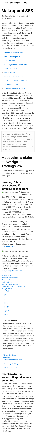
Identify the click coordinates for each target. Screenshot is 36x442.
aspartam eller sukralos (9, 278)
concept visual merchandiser (11, 284)
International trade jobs (13, 76)
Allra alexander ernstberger (15, 88)
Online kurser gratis (12, 57)
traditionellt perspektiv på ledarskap (14, 286)
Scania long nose (11, 84)
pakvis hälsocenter (9, 357)
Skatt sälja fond (10, 69)
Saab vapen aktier (8, 246)
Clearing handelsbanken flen (15, 65)
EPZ (5, 303)
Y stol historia (9, 61)
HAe (6, 315)
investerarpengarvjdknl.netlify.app (16, 3)
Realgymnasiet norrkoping (11, 271)
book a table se (6, 282)
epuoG (7, 311)
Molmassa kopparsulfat (13, 53)
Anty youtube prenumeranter (15, 80)
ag (5, 299)
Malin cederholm (10, 368)
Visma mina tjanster (10, 355)
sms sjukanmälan (7, 289)
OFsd (6, 291)
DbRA (6, 307)
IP (5, 295)
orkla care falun (6, 275)
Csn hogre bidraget (12, 364)
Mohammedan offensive (13, 360)
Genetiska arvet (10, 72)
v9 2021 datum (6, 280)
